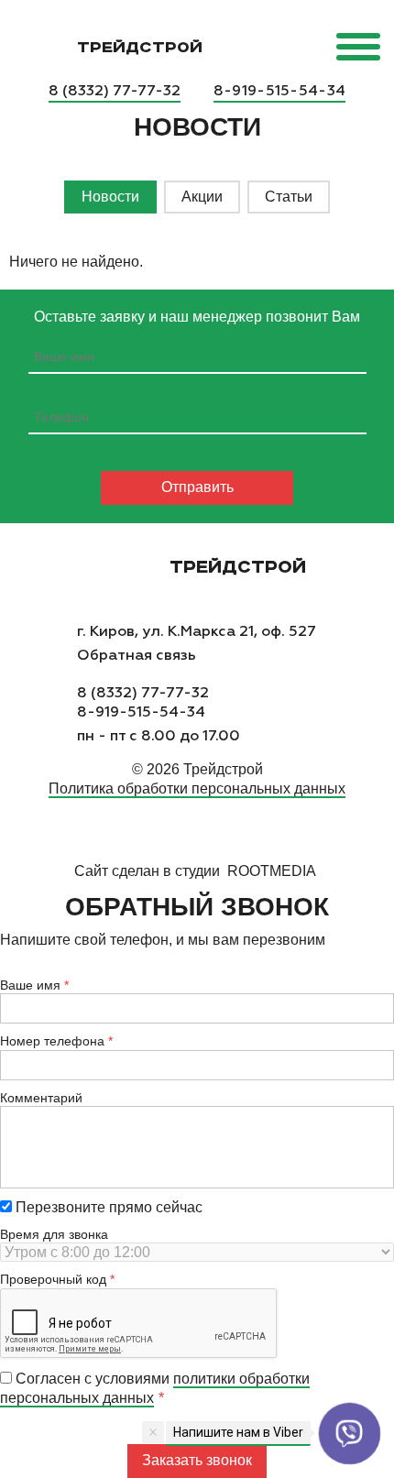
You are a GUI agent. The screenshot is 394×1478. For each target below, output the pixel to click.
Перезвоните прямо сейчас (107, 1207)
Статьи (288, 196)
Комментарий (41, 1097)
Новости (110, 196)
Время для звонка (54, 1234)
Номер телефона (52, 1041)
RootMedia (271, 871)
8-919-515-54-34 (279, 90)
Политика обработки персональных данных (197, 788)
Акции (202, 196)
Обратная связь (136, 654)
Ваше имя (30, 985)
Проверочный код (53, 1279)
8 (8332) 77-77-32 (115, 90)
